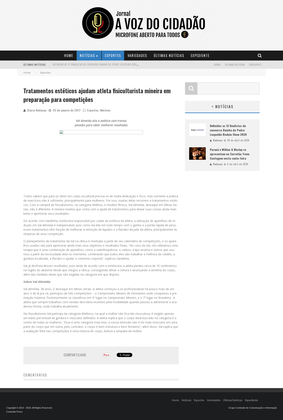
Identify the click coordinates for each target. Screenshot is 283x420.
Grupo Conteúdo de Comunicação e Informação (253, 408)
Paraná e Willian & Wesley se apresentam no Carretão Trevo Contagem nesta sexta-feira (106, 67)
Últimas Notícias (169, 55)
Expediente (200, 55)
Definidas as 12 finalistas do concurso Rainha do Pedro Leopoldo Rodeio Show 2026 (228, 130)
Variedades (137, 55)
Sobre (217, 64)
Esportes (113, 55)
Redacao (218, 140)
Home (68, 55)
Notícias (87, 55)
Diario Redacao (36, 110)
